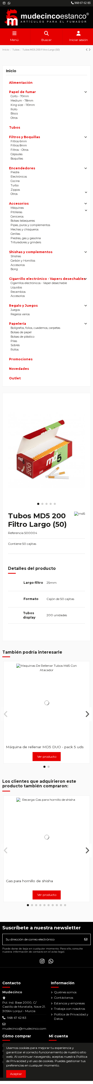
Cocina (15, 181)
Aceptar (16, 1074)
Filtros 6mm (19, 141)
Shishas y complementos (30, 252)
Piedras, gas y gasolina (26, 238)
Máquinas (17, 208)
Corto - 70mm (20, 96)
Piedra (15, 172)
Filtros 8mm (19, 145)
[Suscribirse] (85, 939)
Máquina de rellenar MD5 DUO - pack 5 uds (44, 747)
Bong (14, 269)
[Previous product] (87, 50)
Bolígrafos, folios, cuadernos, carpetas (35, 328)
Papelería (17, 324)
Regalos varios (20, 314)
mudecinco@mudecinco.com (24, 1028)
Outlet (15, 378)
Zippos (15, 189)
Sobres (15, 345)
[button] (38, 504)
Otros (14, 118)
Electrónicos (19, 176)
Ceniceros (17, 216)
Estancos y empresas (69, 1003)
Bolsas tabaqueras (23, 220)
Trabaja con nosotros (69, 1009)
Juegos (15, 310)
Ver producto (46, 756)
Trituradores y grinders (26, 242)
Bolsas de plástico (22, 336)
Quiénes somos (65, 992)
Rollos (15, 349)
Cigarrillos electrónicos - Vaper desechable (39, 283)
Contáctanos (63, 997)
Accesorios (19, 203)
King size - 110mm (23, 105)
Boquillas (17, 158)
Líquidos (16, 287)
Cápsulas (16, 154)
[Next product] (90, 50)
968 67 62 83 (82, 3)
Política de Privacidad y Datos (71, 1016)
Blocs (14, 113)
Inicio (11, 71)
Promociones (21, 359)
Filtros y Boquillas (24, 137)
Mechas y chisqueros (24, 229)
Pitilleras (16, 212)
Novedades (19, 369)
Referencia (16, 533)
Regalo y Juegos (23, 305)
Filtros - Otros (19, 150)
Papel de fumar (22, 92)
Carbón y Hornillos (23, 260)
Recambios (18, 292)
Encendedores (22, 168)
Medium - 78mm (22, 100)
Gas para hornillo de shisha (29, 881)
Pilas (14, 341)
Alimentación (21, 83)
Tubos (14, 127)
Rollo (14, 109)
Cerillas (15, 234)
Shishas (16, 256)
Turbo (15, 185)
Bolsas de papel (21, 332)
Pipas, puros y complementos (30, 225)
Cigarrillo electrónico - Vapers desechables (47, 279)
